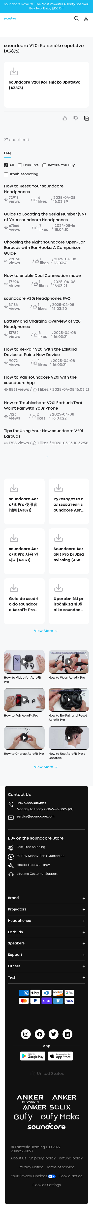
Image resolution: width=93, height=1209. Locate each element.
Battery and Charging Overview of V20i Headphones (43, 324)
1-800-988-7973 (35, 803)
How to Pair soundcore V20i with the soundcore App (40, 380)
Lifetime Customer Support (37, 874)
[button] (9, 31)
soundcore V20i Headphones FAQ (37, 298)
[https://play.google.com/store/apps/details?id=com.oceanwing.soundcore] (32, 1056)
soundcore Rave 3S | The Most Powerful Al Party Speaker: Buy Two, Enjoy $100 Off (46, 6)
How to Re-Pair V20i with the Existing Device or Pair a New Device (40, 352)
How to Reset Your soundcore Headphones (33, 188)
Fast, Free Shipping (31, 847)
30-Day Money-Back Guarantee (40, 856)
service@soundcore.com (35, 816)
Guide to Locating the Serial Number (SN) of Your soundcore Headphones (45, 217)
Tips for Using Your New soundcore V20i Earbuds (43, 433)
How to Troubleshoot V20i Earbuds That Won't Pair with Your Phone (43, 405)
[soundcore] (10, 19)
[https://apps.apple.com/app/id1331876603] (60, 1056)
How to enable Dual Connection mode (42, 275)
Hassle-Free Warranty (33, 865)
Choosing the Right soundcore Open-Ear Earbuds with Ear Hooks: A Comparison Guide (44, 248)
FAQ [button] (7, 153)
